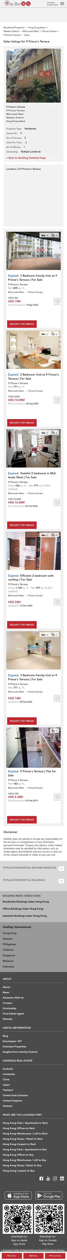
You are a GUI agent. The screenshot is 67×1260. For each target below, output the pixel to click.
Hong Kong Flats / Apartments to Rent (25, 1123)
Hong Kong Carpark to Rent (19, 1144)
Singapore (9, 955)
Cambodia (9, 1074)
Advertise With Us (13, 997)
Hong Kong (9, 933)
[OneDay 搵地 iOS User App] (18, 1196)
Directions (56, 1255)
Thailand (8, 950)
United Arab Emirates (15, 1095)
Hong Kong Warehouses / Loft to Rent (25, 1133)
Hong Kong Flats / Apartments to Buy (25, 1149)
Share (34, 1255)
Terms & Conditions (47, 1250)
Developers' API (12, 1041)
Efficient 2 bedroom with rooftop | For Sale (31, 578)
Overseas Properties (14, 1046)
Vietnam (8, 939)
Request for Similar (22, 324)
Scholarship (9, 1008)
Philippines (9, 944)
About (6, 987)
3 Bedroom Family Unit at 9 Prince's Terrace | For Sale (32, 278)
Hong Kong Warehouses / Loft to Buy (24, 1160)
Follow (12, 1255)
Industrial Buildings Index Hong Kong (25, 916)
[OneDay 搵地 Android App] (49, 1196)
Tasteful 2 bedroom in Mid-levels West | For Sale (32, 475)
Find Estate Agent (13, 1013)
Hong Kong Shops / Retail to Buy (22, 1165)
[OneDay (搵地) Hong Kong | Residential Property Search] (17, 3)
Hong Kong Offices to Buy (18, 1155)
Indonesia (8, 966)
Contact (7, 1003)
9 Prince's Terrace (18, 284)
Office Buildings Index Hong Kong (23, 908)
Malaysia (8, 961)
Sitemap (7, 1019)
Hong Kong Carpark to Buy (19, 1170)
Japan (6, 1084)
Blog (5, 1036)
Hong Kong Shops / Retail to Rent (23, 1139)
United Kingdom (12, 1100)
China (6, 1079)
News (6, 992)
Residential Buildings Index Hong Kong (26, 901)
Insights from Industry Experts (20, 1052)
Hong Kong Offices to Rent (19, 1128)
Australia (8, 1069)
